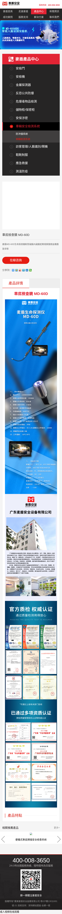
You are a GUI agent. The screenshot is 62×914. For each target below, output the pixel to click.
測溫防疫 (22, 171)
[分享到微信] (30, 270)
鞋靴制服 (22, 155)
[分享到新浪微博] (20, 270)
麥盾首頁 (8, 11)
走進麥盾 (23, 11)
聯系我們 (54, 17)
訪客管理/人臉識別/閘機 (32, 146)
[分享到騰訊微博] (23, 270)
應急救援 (22, 163)
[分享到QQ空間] (16, 270)
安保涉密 (22, 118)
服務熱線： (49, 5)
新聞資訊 (54, 11)
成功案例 (8, 17)
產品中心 (39, 11)
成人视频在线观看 (9, 912)
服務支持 (23, 17)
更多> (57, 827)
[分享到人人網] (27, 270)
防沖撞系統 (22, 134)
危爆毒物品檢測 (26, 101)
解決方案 (39, 17)
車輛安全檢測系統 (28, 126)
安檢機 (20, 76)
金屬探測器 (23, 85)
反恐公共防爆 (25, 93)
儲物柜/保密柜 (25, 109)
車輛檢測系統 (23, 139)
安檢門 (20, 68)
